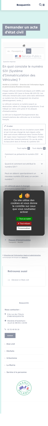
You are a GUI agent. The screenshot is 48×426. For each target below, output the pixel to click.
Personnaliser (24, 228)
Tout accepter (25, 219)
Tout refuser (24, 223)
